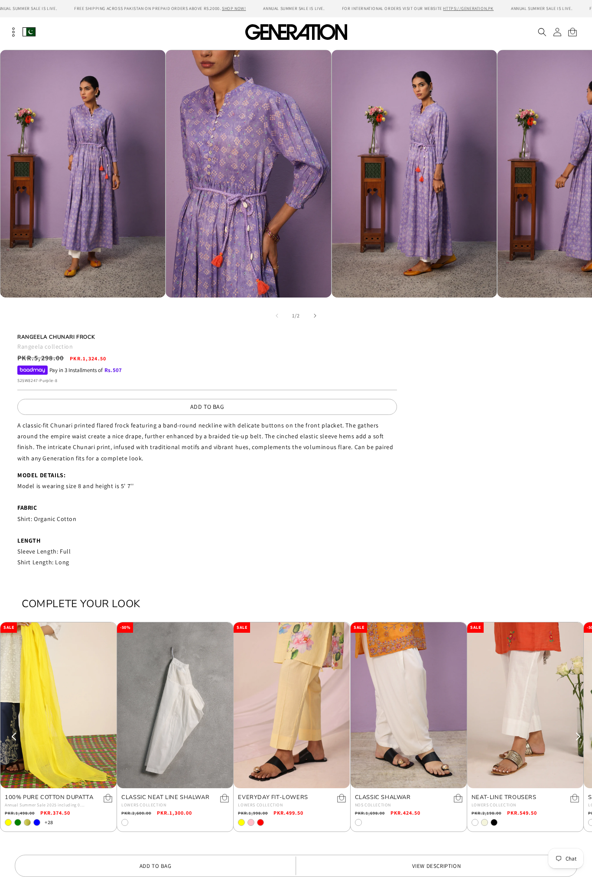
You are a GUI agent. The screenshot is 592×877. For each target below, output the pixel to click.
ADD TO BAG (207, 407)
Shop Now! (234, 8)
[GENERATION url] (296, 32)
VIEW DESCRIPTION (436, 866)
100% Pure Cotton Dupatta (49, 797)
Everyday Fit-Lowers (273, 797)
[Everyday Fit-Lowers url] (292, 705)
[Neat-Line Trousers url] (525, 705)
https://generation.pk (468, 8)
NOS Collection (373, 805)
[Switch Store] (29, 31)
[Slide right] (315, 315)
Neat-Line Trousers (504, 797)
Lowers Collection (143, 805)
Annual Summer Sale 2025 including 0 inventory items (42, 805)
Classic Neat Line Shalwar (165, 797)
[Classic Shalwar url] (409, 705)
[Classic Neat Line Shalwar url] (175, 705)
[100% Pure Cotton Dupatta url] (58, 705)
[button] (542, 32)
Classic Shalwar (383, 797)
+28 (49, 822)
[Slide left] (276, 315)
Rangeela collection (45, 346)
